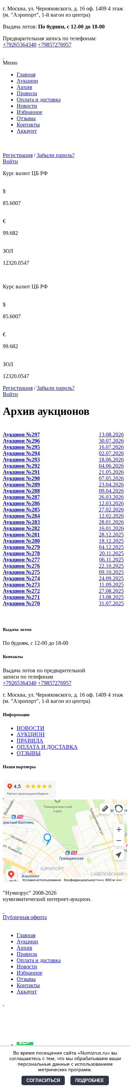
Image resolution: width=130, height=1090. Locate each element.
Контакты (28, 125)
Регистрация (18, 155)
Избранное (29, 112)
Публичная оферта (25, 917)
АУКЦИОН (31, 734)
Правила (27, 93)
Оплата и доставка (39, 100)
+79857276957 (54, 45)
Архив (24, 87)
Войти (10, 161)
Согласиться (43, 1080)
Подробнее (89, 1080)
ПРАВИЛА (30, 741)
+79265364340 (19, 45)
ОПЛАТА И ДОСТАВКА (47, 747)
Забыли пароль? (56, 155)
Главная (26, 74)
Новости (27, 106)
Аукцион (27, 81)
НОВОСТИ (30, 728)
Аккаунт (27, 131)
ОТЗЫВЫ (29, 753)
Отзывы (26, 118)
